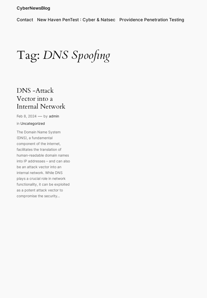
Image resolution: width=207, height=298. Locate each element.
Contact (25, 19)
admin (54, 116)
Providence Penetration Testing (151, 19)
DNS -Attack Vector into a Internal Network (41, 98)
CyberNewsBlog (33, 8)
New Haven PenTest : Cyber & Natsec (76, 19)
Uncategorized (32, 123)
